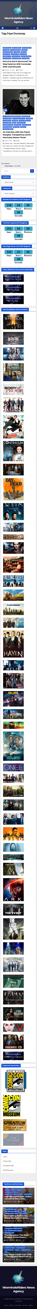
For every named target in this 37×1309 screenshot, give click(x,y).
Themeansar (18, 1301)
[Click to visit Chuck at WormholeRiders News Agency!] (13, 426)
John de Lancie (16, 56)
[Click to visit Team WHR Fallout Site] (13, 595)
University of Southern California (14, 1194)
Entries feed (7, 1161)
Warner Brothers (9, 1232)
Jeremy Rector (7, 56)
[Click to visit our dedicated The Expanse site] (13, 964)
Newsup (29, 1299)
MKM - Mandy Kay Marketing (12, 1211)
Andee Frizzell (7, 47)
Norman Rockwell (9, 1190)
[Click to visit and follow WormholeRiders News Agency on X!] (13, 300)
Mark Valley (17, 124)
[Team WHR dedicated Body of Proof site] (13, 389)
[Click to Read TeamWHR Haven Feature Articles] (13, 644)
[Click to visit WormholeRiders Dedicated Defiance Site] (13, 527)
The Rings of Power (10, 1247)
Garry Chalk (6, 54)
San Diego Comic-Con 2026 (11, 1192)
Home (5, 1305)
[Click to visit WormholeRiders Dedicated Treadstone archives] (13, 981)
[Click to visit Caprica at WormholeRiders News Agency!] (13, 405)
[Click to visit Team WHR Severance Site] (13, 819)
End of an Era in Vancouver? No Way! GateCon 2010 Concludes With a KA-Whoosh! (17, 64)
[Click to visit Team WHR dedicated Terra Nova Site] (13, 869)
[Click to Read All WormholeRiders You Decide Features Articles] (13, 278)
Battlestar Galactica (19, 118)
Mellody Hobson (20, 1187)
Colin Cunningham (15, 49)
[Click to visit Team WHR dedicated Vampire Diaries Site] (13, 997)
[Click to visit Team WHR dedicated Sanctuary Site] (13, 805)
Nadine (17, 140)
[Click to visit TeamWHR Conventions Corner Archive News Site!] (13, 1056)
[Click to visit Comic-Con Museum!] (11, 1106)
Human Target (21, 122)
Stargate (23, 126)
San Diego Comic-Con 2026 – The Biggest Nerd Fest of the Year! (17, 1256)
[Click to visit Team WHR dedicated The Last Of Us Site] (13, 929)
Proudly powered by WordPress (13, 1299)
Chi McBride (29, 118)
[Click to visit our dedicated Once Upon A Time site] (13, 767)
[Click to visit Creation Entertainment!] (14, 1125)
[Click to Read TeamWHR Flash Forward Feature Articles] (13, 609)
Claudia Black (7, 120)
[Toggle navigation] (17, 28)
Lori (21, 1201)
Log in (5, 1156)
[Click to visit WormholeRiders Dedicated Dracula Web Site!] (13, 548)
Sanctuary (16, 126)
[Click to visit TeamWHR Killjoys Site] (13, 698)
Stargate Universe (8, 129)
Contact (11, 1305)
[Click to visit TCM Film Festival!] (13, 1139)
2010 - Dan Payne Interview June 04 (11, 116)
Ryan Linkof (19, 1190)
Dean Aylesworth (7, 52)
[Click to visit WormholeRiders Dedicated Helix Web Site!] (13, 665)
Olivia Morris (8, 1226)
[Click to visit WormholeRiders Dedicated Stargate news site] (13, 847)
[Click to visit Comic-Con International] (14, 1081)
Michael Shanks (26, 124)
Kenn (20, 1221)
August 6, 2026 (11, 1221)
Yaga (6, 1252)
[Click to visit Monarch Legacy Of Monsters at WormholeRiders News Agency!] (13, 746)
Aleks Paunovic (7, 118)
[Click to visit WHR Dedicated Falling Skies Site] (13, 581)
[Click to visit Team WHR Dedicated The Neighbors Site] (13, 948)
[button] (31, 28)
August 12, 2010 (9, 70)
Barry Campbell (16, 47)
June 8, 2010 (8, 140)
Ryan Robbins (25, 58)
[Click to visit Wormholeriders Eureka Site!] (13, 564)
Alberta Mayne (26, 116)
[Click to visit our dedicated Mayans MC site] (13, 725)
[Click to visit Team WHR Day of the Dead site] (13, 489)
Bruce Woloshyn (26, 47)
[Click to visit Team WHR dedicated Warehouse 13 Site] (13, 1041)
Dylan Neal (17, 52)
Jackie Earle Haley (8, 124)
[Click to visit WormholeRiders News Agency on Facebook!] (13, 288)
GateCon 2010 (14, 54)
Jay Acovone (23, 54)
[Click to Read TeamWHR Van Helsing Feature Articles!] (13, 1014)
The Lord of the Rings (19, 1245)
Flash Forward (7, 122)
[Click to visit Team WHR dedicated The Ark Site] (13, 889)
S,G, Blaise (23, 1211)
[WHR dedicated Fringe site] (13, 622)
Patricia (20, 70)
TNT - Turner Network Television (13, 1230)
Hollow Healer (24, 1207)
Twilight (17, 1249)
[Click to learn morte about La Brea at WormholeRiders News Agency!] (13, 714)
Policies (30, 1305)
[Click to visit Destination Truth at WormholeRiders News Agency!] (13, 537)
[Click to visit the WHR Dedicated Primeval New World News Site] (13, 778)
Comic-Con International (11, 1207)
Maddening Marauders (11, 1209)
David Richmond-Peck (24, 120)
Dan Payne (24, 49)
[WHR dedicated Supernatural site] (13, 857)
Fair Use (25, 1305)
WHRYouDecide (28, 1194)
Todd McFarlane (9, 1249)
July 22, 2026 (10, 1259)
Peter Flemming (17, 58)
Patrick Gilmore (7, 126)
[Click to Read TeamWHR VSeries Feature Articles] (13, 1027)
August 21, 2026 (11, 1201)
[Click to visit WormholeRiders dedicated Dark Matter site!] (13, 469)
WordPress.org (8, 1170)
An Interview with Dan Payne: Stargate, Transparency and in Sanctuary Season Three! (17, 135)
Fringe (14, 122)
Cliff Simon (6, 49)
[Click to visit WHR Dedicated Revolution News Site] (13, 791)
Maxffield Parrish (9, 1187)
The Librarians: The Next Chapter (13, 1228)
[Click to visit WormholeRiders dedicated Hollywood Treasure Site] (13, 680)
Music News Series (26, 56)
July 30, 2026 (10, 1240)
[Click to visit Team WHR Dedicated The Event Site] (13, 909)
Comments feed (8, 1165)
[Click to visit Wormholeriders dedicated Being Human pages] (13, 372)
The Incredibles (9, 1245)
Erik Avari (23, 52)
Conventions (18, 1305)
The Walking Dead (20, 1247)
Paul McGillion (7, 58)
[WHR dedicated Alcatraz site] (13, 338)
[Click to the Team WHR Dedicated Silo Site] (13, 833)
